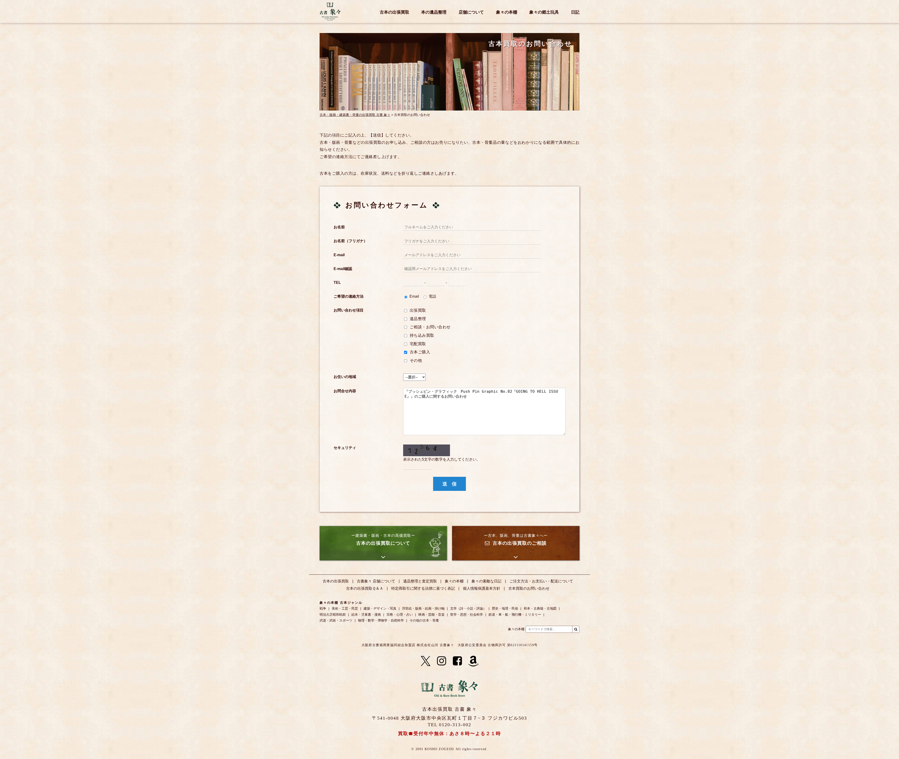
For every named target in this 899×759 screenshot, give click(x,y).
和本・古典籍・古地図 (540, 608)
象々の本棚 (506, 12)
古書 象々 (330, 11)
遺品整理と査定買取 (420, 581)
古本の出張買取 (394, 12)
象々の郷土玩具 (544, 12)
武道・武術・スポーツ (336, 620)
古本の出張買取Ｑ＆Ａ (364, 588)
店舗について (471, 12)
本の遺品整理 (433, 12)
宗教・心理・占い (400, 614)
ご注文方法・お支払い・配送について (541, 581)
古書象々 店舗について (376, 581)
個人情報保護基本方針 (481, 588)
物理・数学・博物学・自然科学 (381, 620)
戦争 (323, 608)
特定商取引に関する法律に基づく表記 (423, 588)
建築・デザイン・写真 (380, 608)
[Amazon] (473, 661)
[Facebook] (457, 661)
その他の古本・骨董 (424, 620)
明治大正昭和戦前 (333, 614)
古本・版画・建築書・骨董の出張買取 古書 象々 (355, 115)
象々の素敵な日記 (486, 581)
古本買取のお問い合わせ (528, 588)
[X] (426, 661)
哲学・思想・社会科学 (466, 614)
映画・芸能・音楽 (431, 614)
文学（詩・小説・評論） (468, 608)
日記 (575, 12)
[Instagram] (441, 661)
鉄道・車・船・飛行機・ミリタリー (515, 614)
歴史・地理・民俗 (505, 608)
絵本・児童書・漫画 (366, 614)
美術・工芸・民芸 (345, 608)
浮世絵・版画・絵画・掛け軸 (423, 608)
